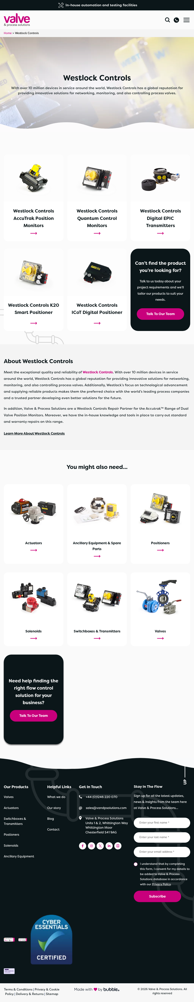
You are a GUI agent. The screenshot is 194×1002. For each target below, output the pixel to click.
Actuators (11, 808)
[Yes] (136, 864)
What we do (56, 797)
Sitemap (52, 994)
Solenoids (11, 846)
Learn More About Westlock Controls (34, 433)
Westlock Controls (98, 372)
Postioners (11, 835)
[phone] (176, 19)
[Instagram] (91, 845)
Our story (54, 808)
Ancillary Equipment (19, 856)
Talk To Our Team (160, 314)
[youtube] (117, 845)
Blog (50, 819)
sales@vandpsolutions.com (106, 808)
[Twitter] (100, 845)
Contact (53, 829)
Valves (8, 797)
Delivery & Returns (30, 994)
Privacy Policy (161, 884)
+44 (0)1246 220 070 (101, 797)
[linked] (109, 845)
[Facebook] (82, 845)
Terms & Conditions (18, 989)
